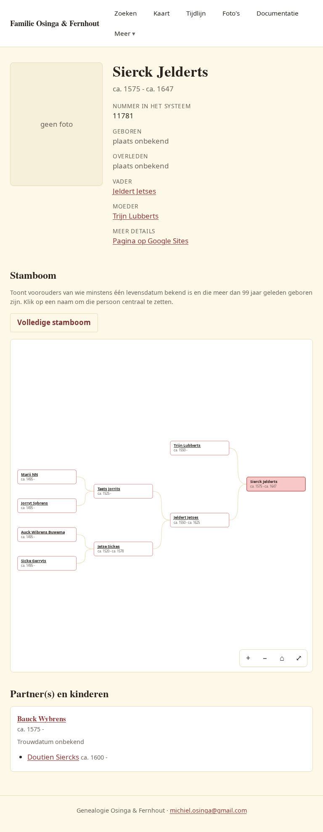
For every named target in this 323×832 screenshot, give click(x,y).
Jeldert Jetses (134, 191)
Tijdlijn (196, 13)
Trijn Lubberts (136, 216)
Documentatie (278, 13)
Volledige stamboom (54, 322)
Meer (122, 33)
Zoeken (125, 13)
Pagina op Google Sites (150, 240)
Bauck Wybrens (41, 718)
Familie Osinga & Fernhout (54, 23)
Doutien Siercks (53, 757)
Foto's (231, 13)
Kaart (161, 13)
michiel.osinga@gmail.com (208, 810)
